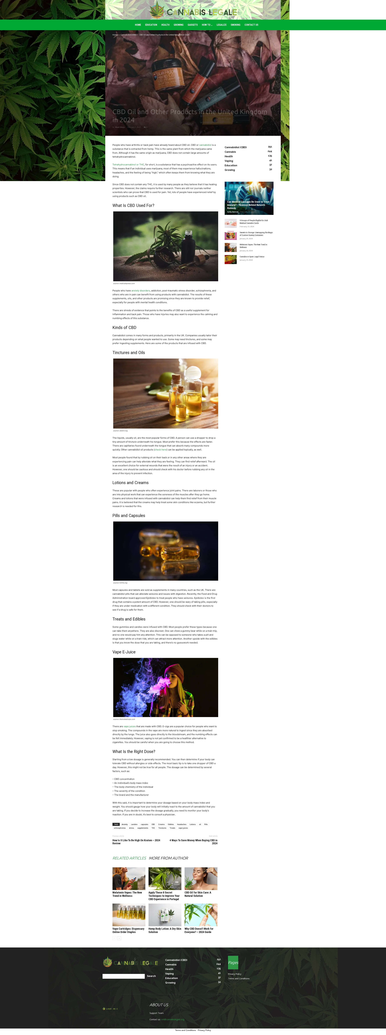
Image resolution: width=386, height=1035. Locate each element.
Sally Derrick (232, 212)
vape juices (130, 726)
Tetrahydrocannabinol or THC (128, 164)
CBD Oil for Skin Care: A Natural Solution (198, 894)
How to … (207, 24)
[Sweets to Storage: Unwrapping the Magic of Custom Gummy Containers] (231, 235)
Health (165, 24)
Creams (161, 824)
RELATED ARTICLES (129, 858)
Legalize (221, 24)
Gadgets (193, 24)
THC (153, 828)
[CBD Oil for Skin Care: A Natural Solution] (201, 878)
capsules (144, 824)
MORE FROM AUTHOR (168, 858)
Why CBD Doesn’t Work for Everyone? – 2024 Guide (199, 930)
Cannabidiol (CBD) (128, 34)
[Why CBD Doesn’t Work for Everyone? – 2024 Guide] (201, 915)
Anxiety (125, 824)
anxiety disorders (140, 290)
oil (200, 824)
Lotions (193, 824)
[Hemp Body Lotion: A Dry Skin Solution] (165, 915)
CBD (153, 824)
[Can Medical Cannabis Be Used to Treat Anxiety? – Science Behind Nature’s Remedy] (249, 198)
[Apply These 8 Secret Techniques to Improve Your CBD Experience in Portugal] (165, 878)
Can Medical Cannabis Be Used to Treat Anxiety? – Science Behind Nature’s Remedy (248, 205)
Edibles (171, 824)
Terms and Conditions (239, 978)
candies (134, 824)
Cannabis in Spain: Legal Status (252, 256)
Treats (172, 828)
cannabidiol (205, 145)
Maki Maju (120, 127)
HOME (138, 24)
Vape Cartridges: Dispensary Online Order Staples (128, 930)
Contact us (251, 24)
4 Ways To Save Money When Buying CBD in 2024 (193, 842)
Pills (206, 824)
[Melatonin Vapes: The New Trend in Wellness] (128, 878)
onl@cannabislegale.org (172, 1019)
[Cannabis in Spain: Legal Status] (231, 259)
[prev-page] (114, 938)
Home (115, 34)
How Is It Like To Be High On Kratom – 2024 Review (136, 842)
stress (131, 828)
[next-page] (119, 938)
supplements (142, 828)
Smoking (235, 24)
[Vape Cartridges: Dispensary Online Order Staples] (128, 915)
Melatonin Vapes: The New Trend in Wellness (127, 894)
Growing (179, 24)
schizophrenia (120, 828)
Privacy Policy (234, 974)
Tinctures (162, 828)
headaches (181, 824)
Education (151, 24)
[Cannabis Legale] (193, 10)
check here (160, 449)
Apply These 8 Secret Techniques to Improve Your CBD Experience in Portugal (164, 896)
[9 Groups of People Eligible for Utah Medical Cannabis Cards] (231, 223)
